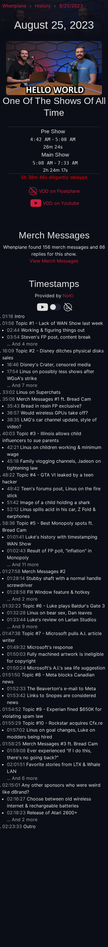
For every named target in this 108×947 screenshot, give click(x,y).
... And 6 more (22, 778)
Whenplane (14, 6)
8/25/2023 (71, 6)
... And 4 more (22, 344)
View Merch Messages (54, 261)
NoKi (68, 295)
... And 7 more (22, 385)
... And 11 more (23, 564)
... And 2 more (22, 599)
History (43, 6)
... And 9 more (22, 626)
